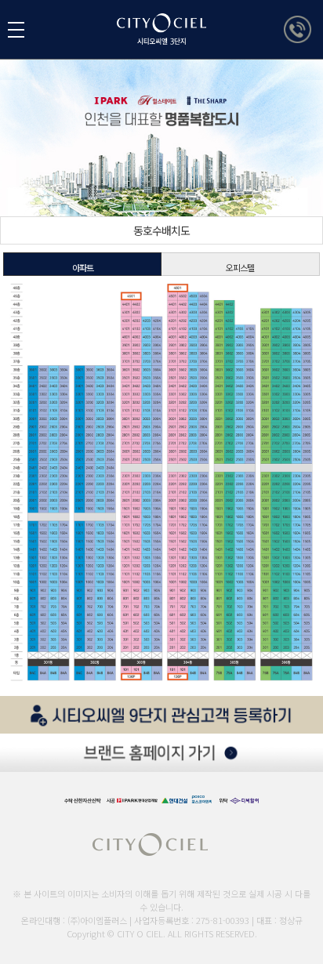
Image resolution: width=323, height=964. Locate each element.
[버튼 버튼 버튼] (16, 30)
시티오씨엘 (187, 38)
